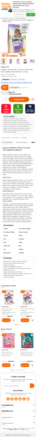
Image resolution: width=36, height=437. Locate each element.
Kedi (11, 18)
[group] (18, 40)
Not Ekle (24, 138)
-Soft (7, 435)
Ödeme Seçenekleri (22, 142)
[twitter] (20, 399)
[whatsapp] (24, 399)
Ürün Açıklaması (7, 142)
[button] (15, 324)
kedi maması (7, 263)
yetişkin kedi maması (10, 261)
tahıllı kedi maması (9, 270)
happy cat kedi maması (11, 268)
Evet (30, 14)
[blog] (28, 399)
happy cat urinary (9, 265)
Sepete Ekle (19, 99)
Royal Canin (5, 306)
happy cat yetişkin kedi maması (13, 275)
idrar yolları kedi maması (11, 273)
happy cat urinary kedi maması (13, 272)
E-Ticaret (11, 435)
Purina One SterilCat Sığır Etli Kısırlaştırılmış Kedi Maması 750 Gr (26, 353)
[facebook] (8, 399)
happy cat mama (22, 261)
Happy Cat (5, 67)
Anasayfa (5, 18)
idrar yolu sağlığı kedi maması (13, 266)
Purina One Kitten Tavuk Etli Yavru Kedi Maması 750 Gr (8, 353)
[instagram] (12, 399)
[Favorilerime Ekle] (14, 303)
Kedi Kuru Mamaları (20, 18)
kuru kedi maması (9, 277)
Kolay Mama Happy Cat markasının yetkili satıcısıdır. (16, 82)
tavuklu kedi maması (24, 268)
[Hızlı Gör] (14, 320)
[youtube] (16, 399)
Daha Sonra (20, 14)
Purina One (5, 350)
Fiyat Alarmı (15, 138)
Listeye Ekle (6, 138)
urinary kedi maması (25, 273)
